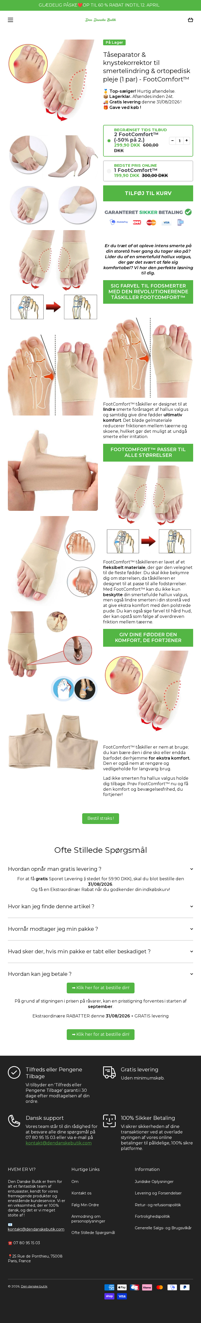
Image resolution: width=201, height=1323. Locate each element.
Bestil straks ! (100, 818)
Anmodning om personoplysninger (88, 1219)
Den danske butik (34, 1286)
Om (75, 1181)
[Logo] (100, 20)
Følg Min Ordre (85, 1205)
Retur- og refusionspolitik (158, 1205)
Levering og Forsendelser (158, 1193)
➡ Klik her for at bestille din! (100, 987)
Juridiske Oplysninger (154, 1181)
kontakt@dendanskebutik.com (59, 1143)
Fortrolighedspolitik (152, 1216)
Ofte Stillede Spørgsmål (93, 1232)
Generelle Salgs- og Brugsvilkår (163, 1228)
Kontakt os (81, 1193)
